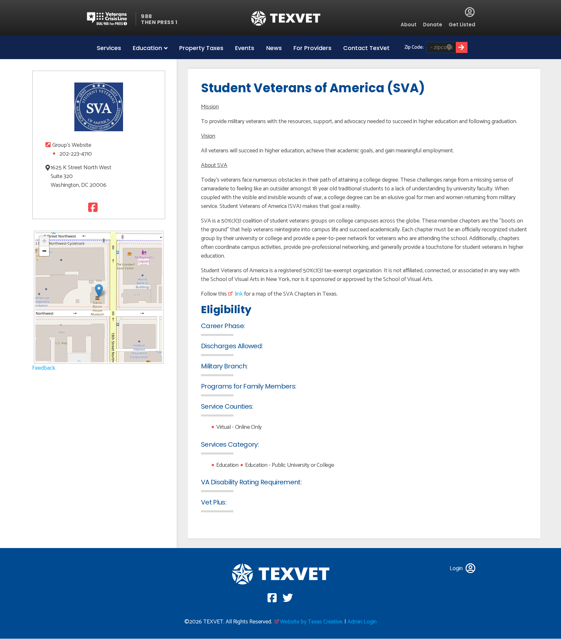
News (274, 48)
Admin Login (362, 622)
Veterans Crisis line (111, 18)
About (409, 24)
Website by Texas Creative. (311, 622)
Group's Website (71, 145)
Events (244, 48)
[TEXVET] (286, 18)
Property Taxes (201, 48)
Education (147, 48)
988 (146, 16)
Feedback (43, 368)
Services (109, 48)
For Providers (312, 48)
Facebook (92, 207)
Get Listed (462, 24)
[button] (99, 290)
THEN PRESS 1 (159, 22)
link (238, 294)
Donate (432, 24)
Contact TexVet (366, 48)
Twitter (105, 207)
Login (469, 12)
